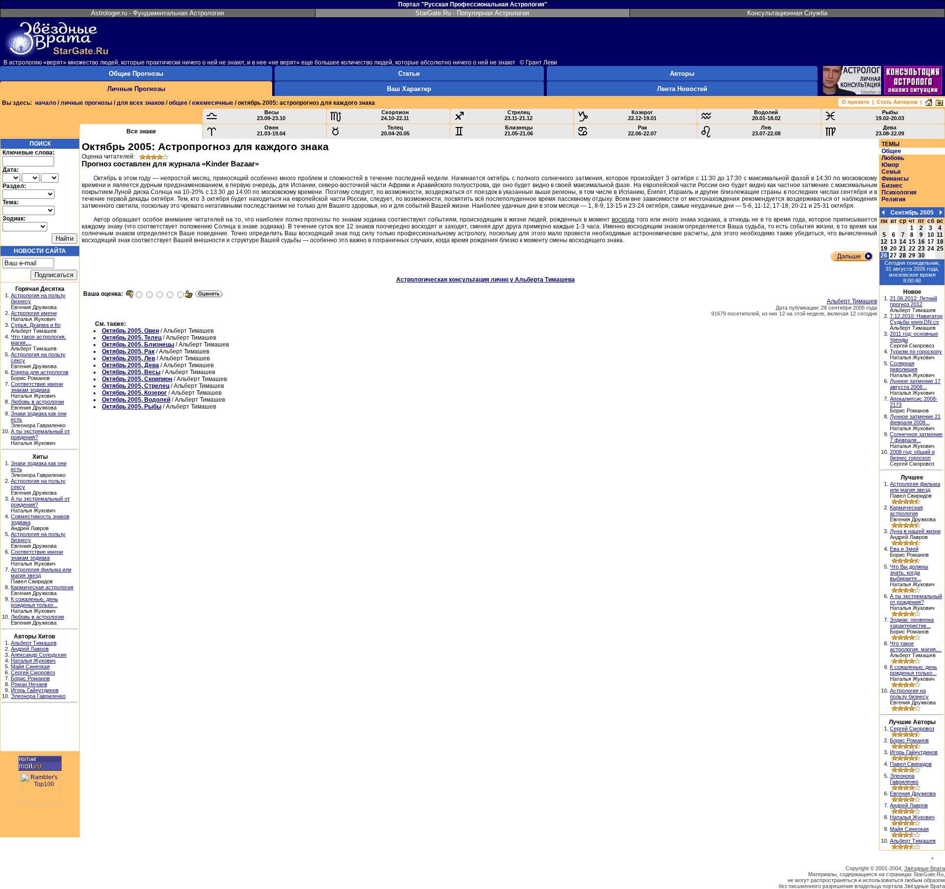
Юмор (890, 164)
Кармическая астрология (42, 587)
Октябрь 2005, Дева (130, 365)
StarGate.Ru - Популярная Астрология (472, 13)
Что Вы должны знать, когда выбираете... (909, 572)
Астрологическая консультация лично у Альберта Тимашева (485, 279)
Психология (899, 192)
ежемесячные (212, 102)
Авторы (682, 73)
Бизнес (892, 185)
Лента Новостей (682, 89)
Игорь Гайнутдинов (35, 690)
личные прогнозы (86, 102)
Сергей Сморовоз (33, 672)
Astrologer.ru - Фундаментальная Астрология (157, 13)
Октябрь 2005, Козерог (134, 392)
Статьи (409, 73)
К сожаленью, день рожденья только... (34, 602)
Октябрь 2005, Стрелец (135, 385)
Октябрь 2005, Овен (130, 330)
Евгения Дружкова (913, 793)
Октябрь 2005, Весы (131, 372)
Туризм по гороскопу (916, 351)
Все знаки (141, 131)
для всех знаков (140, 102)
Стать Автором (897, 102)
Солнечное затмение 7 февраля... (916, 437)
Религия (894, 199)
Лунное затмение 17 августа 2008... (915, 384)
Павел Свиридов (911, 764)
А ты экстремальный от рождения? (916, 599)
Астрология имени (34, 313)
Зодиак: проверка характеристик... (912, 623)
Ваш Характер (409, 89)
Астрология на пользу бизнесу (909, 693)
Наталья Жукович (33, 661)
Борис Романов (30, 678)
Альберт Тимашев (34, 643)
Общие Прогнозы (136, 73)
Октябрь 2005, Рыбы (131, 406)
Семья (891, 171)
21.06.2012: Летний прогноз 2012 (913, 301)
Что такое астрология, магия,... (916, 646)
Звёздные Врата (924, 868)
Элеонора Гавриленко (38, 696)
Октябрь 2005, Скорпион (137, 379)
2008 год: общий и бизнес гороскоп (912, 455)
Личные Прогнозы (136, 89)
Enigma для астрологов (39, 372)
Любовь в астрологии (37, 402)
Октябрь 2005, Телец (131, 337)
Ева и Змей (904, 549)
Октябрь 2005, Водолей (136, 399)
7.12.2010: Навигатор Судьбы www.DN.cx (916, 319)
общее (178, 102)
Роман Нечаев (29, 684)
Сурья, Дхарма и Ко (36, 325)
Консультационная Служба (787, 13)
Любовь (893, 158)
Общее (891, 151)
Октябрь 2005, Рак (128, 351)
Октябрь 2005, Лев (128, 358)
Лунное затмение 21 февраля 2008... (915, 419)
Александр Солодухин (38, 655)
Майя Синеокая (30, 666)
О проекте (855, 102)
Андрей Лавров (30, 649)
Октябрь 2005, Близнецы (138, 344)
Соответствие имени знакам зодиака (37, 387)
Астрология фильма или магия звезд (915, 487)
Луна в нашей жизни (915, 531)
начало (45, 102)
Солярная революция (903, 366)
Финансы (895, 178)
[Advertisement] (39, 728)
